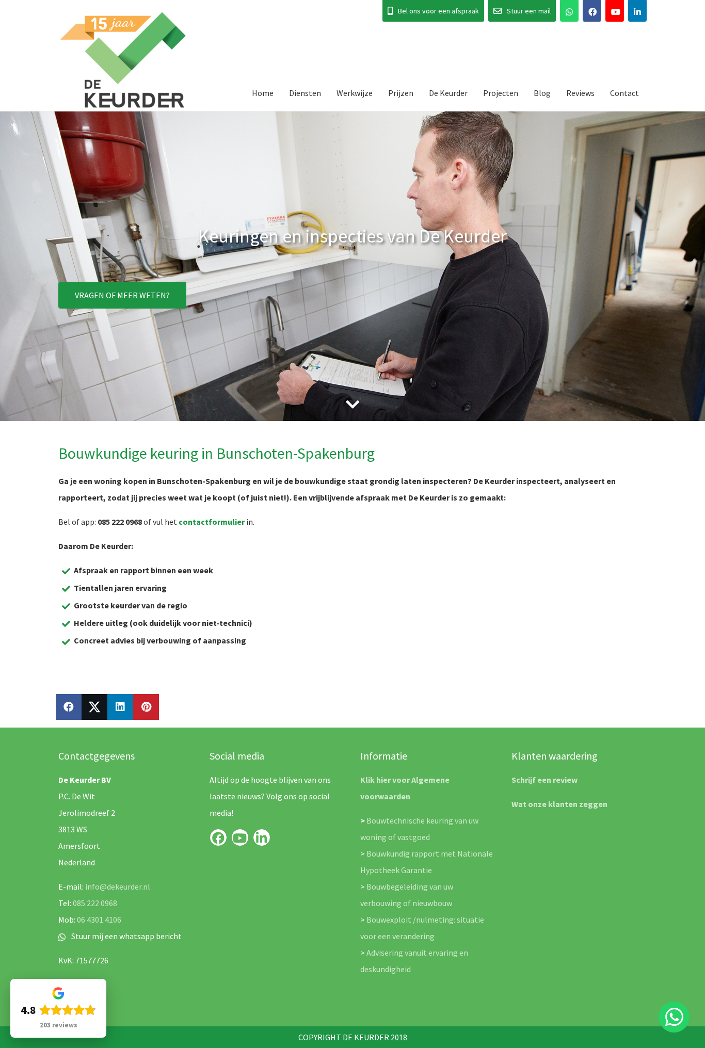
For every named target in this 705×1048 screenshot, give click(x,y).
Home (263, 93)
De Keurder (448, 93)
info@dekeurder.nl (117, 886)
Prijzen (400, 93)
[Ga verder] (352, 404)
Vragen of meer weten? (122, 295)
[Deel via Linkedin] (120, 707)
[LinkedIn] (637, 11)
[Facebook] (592, 11)
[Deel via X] (94, 707)
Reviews (580, 93)
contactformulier (212, 522)
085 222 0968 (95, 903)
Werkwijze (355, 93)
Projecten (500, 93)
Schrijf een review (544, 780)
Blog (542, 93)
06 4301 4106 (99, 919)
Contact (624, 93)
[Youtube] (614, 11)
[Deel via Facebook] (69, 707)
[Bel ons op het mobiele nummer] (569, 11)
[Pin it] (146, 707)
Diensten (305, 93)
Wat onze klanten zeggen (559, 804)
